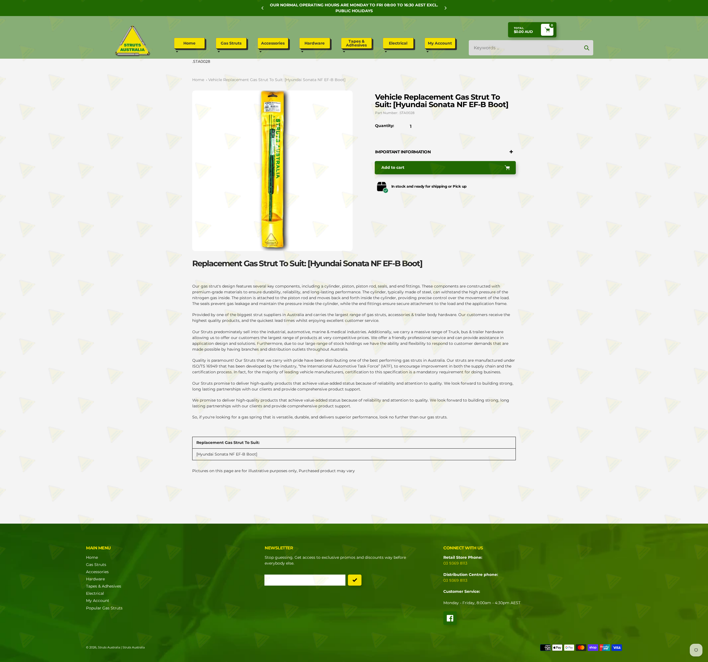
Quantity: (384, 125)
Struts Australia (109, 647)
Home (198, 79)
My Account (97, 600)
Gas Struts (96, 564)
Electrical (95, 593)
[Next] (445, 8)
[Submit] (354, 580)
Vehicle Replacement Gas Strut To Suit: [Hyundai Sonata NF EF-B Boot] (276, 79)
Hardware (95, 578)
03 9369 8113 (455, 563)
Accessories (97, 571)
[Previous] (263, 8)
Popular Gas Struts (104, 608)
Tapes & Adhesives (103, 586)
